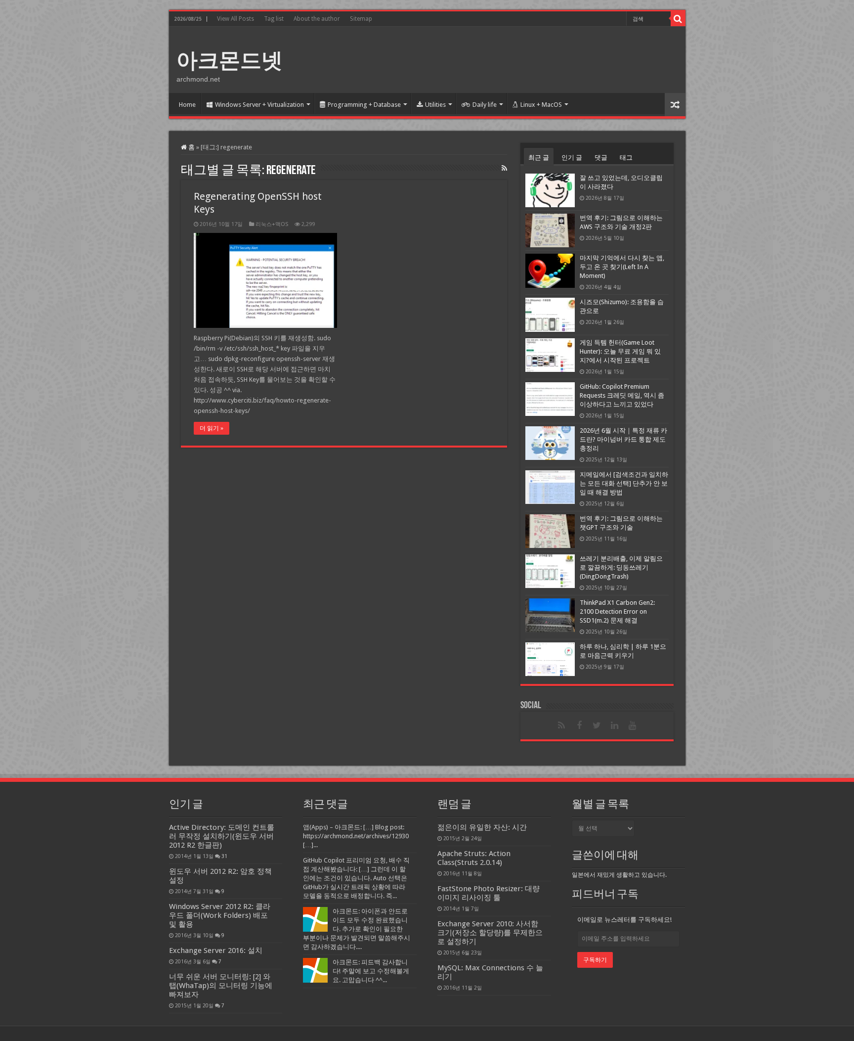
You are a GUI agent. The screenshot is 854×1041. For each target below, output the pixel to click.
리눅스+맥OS (272, 224)
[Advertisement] (498, 59)
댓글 (601, 157)
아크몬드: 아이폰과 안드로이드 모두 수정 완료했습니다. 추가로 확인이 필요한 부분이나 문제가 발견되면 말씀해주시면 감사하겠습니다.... (356, 928)
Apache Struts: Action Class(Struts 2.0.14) (474, 858)
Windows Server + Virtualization (259, 104)
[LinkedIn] (615, 725)
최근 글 (538, 157)
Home (187, 104)
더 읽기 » (211, 428)
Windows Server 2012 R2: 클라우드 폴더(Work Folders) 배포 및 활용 (219, 915)
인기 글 (571, 157)
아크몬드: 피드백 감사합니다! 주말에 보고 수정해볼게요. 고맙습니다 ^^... (371, 971)
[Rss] (561, 725)
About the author (317, 18)
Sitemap (361, 18)
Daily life (484, 104)
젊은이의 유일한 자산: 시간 (482, 827)
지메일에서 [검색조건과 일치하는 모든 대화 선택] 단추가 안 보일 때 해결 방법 (624, 483)
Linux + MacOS (541, 104)
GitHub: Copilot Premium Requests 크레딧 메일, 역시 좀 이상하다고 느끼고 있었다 (622, 395)
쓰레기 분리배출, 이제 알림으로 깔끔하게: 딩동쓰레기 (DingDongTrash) (621, 567)
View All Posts (235, 18)
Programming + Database (364, 104)
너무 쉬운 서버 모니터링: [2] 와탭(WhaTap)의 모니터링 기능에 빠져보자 (220, 985)
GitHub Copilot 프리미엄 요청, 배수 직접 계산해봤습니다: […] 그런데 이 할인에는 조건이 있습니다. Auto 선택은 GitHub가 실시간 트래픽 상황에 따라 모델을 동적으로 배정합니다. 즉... (356, 878)
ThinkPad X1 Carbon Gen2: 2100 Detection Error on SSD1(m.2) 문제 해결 (617, 611)
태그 (626, 157)
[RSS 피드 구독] (504, 168)
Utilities (435, 104)
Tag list (274, 18)
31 (224, 856)
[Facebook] (579, 725)
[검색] (678, 18)
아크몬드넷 (229, 60)
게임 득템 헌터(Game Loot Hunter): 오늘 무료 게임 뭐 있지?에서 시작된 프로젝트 (620, 351)
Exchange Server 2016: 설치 (215, 950)
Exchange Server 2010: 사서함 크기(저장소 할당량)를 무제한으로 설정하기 (490, 932)
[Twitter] (597, 725)
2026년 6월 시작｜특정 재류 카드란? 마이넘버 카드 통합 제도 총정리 (623, 439)
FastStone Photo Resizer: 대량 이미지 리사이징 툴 (488, 893)
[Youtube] (632, 725)
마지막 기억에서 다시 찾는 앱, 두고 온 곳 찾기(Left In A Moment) (622, 266)
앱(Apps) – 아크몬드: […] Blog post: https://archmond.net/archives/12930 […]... (356, 836)
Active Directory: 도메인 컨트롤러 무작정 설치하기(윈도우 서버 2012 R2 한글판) (221, 836)
